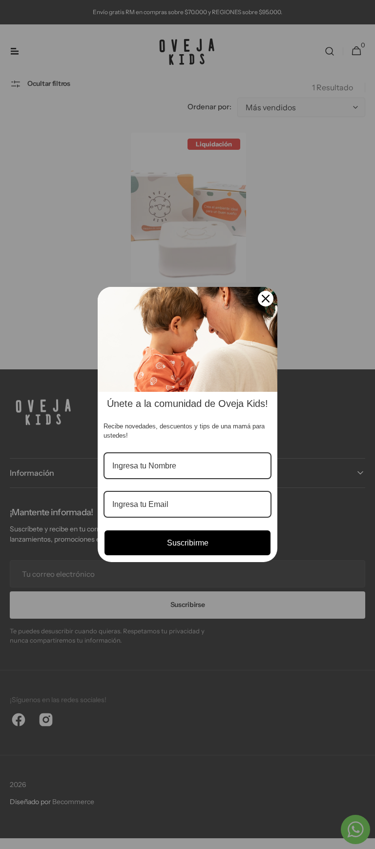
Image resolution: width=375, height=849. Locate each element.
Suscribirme (187, 543)
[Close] (265, 298)
